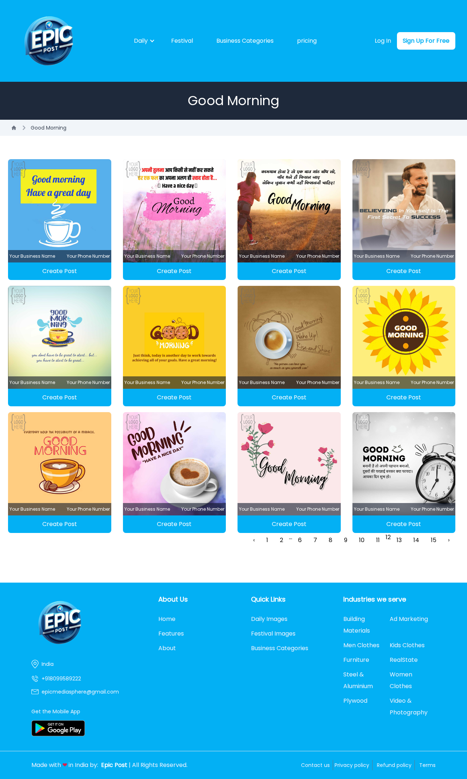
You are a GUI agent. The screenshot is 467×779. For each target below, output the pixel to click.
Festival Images (273, 633)
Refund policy (394, 765)
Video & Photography (409, 707)
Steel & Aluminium (358, 680)
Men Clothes (361, 645)
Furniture (356, 660)
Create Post (59, 271)
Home (166, 619)
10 (361, 540)
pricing (307, 41)
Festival (182, 41)
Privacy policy (352, 765)
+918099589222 (61, 678)
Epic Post (114, 765)
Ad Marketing (409, 619)
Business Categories (245, 41)
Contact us (315, 765)
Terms (427, 765)
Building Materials (356, 625)
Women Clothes (401, 680)
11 (378, 540)
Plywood (355, 701)
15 (433, 540)
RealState (404, 660)
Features (171, 633)
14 (416, 540)
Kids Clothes (407, 645)
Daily (141, 41)
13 (399, 540)
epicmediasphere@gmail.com (80, 691)
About (167, 648)
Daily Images (269, 619)
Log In (383, 41)
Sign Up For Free (426, 41)
